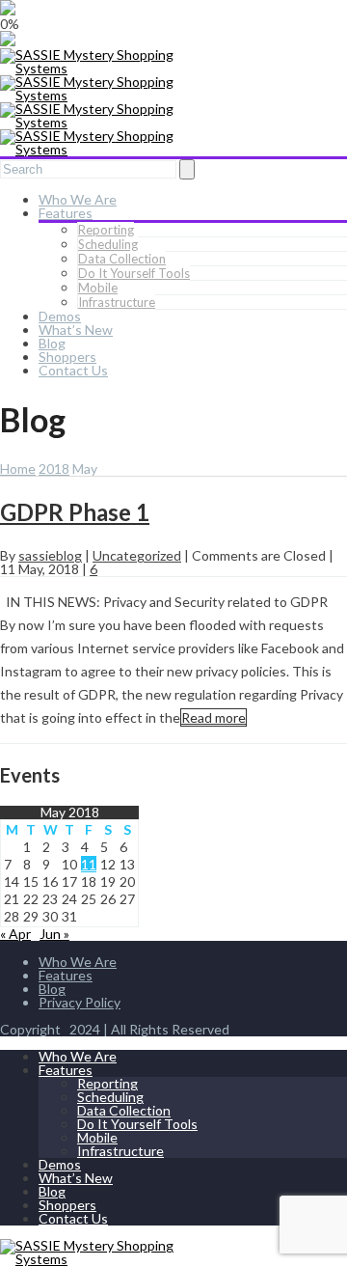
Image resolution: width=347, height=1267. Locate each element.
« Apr (15, 933)
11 (88, 864)
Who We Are (78, 199)
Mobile (98, 287)
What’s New (76, 329)
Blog (52, 343)
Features (66, 213)
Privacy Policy (79, 1002)
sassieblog (50, 555)
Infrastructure (116, 302)
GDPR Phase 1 (74, 512)
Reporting (106, 229)
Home (18, 468)
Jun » (54, 933)
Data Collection (122, 258)
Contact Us (73, 370)
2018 (54, 468)
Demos (60, 316)
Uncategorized (137, 555)
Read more (213, 717)
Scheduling (108, 244)
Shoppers (67, 356)
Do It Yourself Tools (134, 273)
